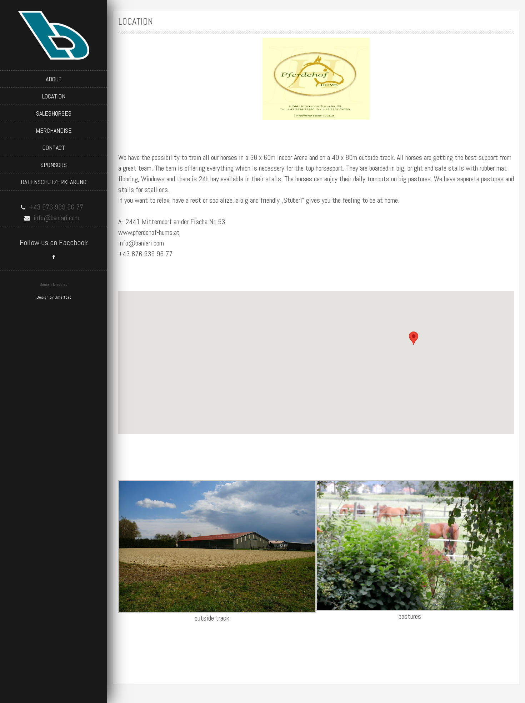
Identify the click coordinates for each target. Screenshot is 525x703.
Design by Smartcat (53, 297)
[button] (413, 338)
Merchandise (54, 130)
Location (53, 96)
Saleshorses (53, 113)
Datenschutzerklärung (53, 182)
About (54, 79)
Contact (53, 147)
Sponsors (53, 165)
